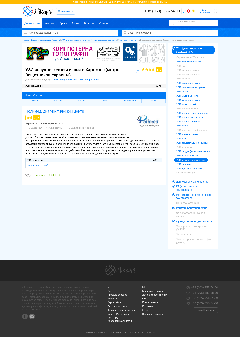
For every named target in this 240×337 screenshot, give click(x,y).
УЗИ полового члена (187, 134)
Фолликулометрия (186, 172)
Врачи (63, 23)
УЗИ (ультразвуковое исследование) (189, 50)
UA (215, 10)
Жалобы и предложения (121, 310)
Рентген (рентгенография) (192, 208)
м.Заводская (35, 127)
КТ (143, 287)
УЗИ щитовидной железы (189, 168)
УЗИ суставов (183, 164)
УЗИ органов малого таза (190, 117)
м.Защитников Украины (81, 127)
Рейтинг (34, 101)
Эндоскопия (183, 234)
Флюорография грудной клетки (190, 215)
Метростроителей (89, 79)
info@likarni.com (206, 310)
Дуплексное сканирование (192, 181)
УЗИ (109, 291)
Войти (110, 314)
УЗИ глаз (181, 66)
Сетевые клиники (117, 306)
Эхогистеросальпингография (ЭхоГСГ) (194, 241)
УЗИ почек (182, 138)
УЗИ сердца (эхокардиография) (193, 151)
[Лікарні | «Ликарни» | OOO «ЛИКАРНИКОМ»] (120, 270)
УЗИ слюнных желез (187, 155)
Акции (75, 23)
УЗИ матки (182, 91)
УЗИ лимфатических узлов (190, 87)
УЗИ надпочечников (187, 108)
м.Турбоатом (55, 127)
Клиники (50, 23)
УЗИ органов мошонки (188, 121)
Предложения (150, 302)
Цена (153, 101)
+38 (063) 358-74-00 (162, 11)
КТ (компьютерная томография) (187, 188)
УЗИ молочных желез (187, 95)
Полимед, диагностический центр (54, 111)
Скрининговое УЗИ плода (190, 57)
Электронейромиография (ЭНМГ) (191, 228)
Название (58, 101)
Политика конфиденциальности (119, 319)
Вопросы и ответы (152, 314)
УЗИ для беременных (188, 74)
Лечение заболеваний (154, 294)
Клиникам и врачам (153, 291)
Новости (112, 298)
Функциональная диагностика (194, 221)
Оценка (81, 101)
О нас (145, 310)
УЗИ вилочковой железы (189, 61)
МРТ (109, 287)
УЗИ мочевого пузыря (188, 100)
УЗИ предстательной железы (192, 142)
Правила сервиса (117, 294)
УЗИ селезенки (184, 147)
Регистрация (123, 314)
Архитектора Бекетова (65, 79)
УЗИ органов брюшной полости (193, 113)
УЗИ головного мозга (187, 70)
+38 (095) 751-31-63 (204, 298)
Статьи (103, 23)
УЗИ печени (182, 125)
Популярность (129, 101)
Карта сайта (114, 302)
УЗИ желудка (183, 78)
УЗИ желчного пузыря (188, 83)
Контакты (147, 306)
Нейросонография (187, 203)
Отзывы (105, 101)
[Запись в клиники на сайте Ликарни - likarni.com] (37, 11)
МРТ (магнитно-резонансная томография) (193, 196)
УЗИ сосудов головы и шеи (190, 160)
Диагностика (32, 23)
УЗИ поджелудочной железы (191, 130)
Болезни (89, 23)
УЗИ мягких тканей (186, 104)
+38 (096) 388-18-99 (204, 292)
